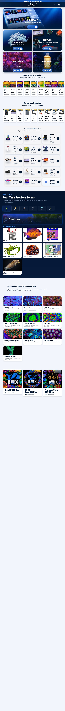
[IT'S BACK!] (32, 18)
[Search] (10, 5)
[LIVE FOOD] (47, 62)
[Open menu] (6, 5)
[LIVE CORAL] (17, 62)
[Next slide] (60, 89)
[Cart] (59, 5)
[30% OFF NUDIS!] (17, 40)
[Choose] (48, 112)
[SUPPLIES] (47, 40)
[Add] (6, 84)
